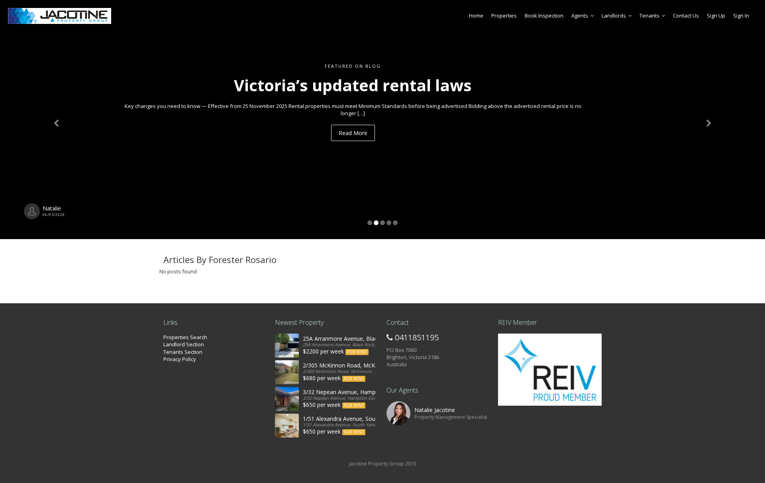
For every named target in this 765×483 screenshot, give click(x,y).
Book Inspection (544, 15)
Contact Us (686, 15)
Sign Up (716, 15)
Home (476, 15)
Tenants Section (182, 351)
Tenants (649, 15)
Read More (393, 126)
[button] (57, 119)
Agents (579, 15)
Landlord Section (183, 344)
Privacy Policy (179, 359)
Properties (504, 15)
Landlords (614, 15)
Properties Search (185, 337)
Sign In (741, 15)
